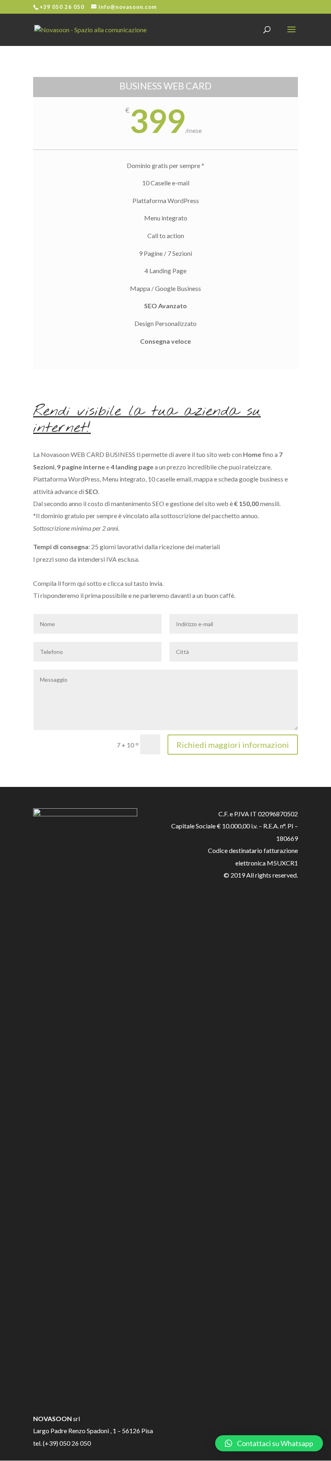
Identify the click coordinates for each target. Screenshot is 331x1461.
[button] (269, 1443)
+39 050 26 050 (62, 7)
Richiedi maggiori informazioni (232, 744)
